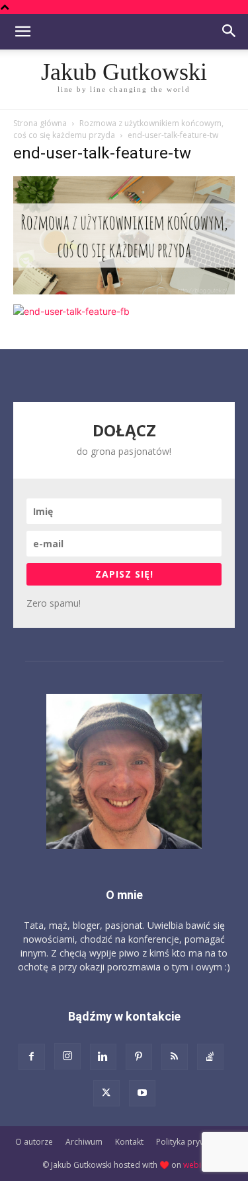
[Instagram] (67, 1056)
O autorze (34, 1141)
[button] (22, 32)
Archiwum (84, 1141)
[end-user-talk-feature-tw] (124, 290)
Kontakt (129, 1141)
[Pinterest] (139, 1057)
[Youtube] (142, 1093)
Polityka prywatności (194, 1141)
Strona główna (40, 123)
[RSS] (174, 1057)
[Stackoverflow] (210, 1057)
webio (194, 1164)
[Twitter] (106, 1093)
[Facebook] (32, 1057)
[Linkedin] (103, 1057)
